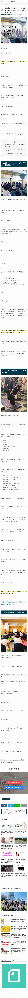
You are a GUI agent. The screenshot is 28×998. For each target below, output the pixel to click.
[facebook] (9, 769)
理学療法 (7, 14)
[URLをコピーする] (24, 805)
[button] (4, 805)
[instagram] (14, 769)
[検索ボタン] (26, 1)
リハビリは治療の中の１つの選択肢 (13, 153)
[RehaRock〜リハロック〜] (14, 1)
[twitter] (12, 769)
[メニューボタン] (1, 1)
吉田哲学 (4, 14)
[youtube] (16, 769)
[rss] (18, 769)
